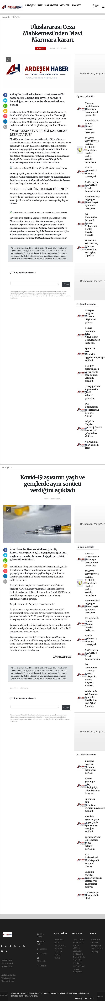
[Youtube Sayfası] (16, 946)
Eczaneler (77, 951)
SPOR (57, 958)
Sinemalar (77, 960)
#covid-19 (14, 688)
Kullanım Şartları (8, 975)
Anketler (94, 942)
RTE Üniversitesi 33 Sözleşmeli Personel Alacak (92, 410)
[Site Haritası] (3, 951)
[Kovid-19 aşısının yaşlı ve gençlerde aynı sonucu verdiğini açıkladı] (37, 524)
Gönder (66, 284)
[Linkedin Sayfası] (20, 946)
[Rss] (25, 946)
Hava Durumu (79, 939)
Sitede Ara (95, 939)
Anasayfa (6, 17)
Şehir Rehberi (79, 966)
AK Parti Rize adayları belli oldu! (92, 445)
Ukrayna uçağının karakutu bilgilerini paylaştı (90, 316)
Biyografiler (96, 945)
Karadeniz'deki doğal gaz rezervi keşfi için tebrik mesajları (93, 202)
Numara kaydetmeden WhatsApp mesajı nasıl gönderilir (92, 109)
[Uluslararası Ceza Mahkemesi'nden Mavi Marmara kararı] (37, 71)
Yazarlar (43, 949)
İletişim (42, 966)
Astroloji (94, 952)
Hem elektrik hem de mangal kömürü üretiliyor (92, 126)
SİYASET (76, 5)
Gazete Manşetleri (77, 970)
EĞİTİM (58, 955)
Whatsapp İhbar (8, 978)
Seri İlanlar (77, 963)
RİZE (40, 5)
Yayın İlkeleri (7, 963)
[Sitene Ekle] (7, 951)
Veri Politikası (7, 966)
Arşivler (43, 953)
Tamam (90, 998)
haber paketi (5, 998)
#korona (24, 688)
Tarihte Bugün (79, 957)
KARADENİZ (51, 5)
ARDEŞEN (30, 5)
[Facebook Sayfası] (2, 946)
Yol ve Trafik (78, 942)
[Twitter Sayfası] (7, 946)
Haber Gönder (7, 981)
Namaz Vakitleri (76, 946)
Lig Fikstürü (78, 954)
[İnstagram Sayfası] (11, 946)
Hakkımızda (6, 960)
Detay (79, 998)
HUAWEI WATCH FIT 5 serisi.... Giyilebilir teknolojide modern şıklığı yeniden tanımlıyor (92, 150)
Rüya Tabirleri (97, 948)
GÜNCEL (65, 5)
